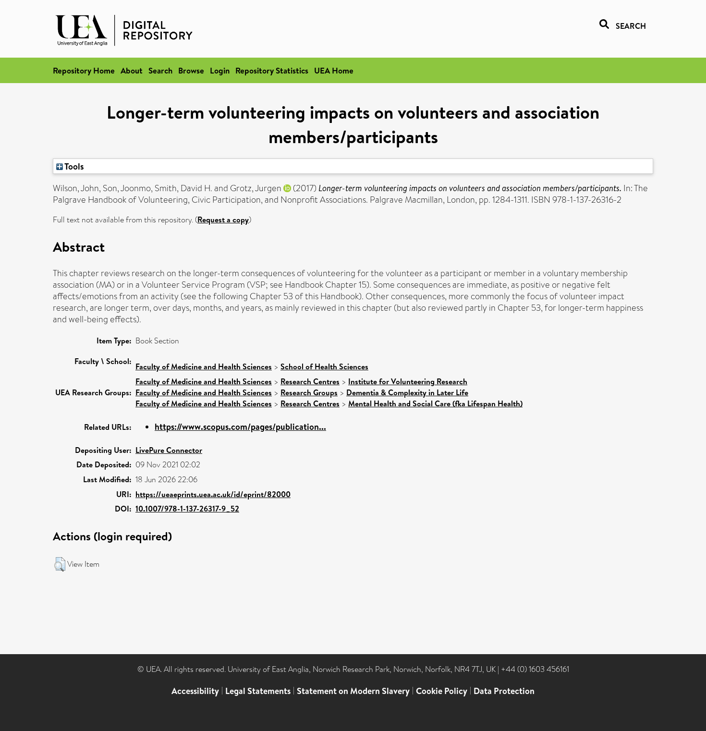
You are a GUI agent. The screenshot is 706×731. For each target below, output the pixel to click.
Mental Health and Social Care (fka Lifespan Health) (435, 403)
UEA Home (333, 70)
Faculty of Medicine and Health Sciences (203, 366)
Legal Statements (258, 691)
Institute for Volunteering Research (407, 381)
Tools (73, 166)
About (132, 70)
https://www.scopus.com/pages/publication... (240, 427)
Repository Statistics (271, 70)
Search (160, 70)
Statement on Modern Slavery (353, 691)
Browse (191, 70)
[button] (59, 564)
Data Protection (504, 691)
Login (220, 70)
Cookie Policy (441, 691)
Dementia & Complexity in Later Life (407, 392)
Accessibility (195, 691)
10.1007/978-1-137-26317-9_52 (187, 508)
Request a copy (223, 219)
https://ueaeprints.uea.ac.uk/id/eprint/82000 (213, 494)
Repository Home (84, 70)
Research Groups (309, 392)
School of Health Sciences (324, 366)
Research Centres (310, 381)
